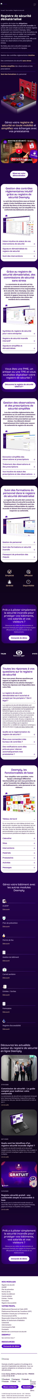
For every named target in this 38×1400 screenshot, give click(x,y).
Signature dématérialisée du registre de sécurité (15, 250)
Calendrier (7, 838)
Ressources (8, 1341)
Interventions (8, 847)
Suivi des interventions (13, 255)
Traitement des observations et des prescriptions (16, 465)
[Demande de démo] (33, 1388)
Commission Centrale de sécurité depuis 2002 (18, 708)
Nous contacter (10, 1387)
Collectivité (5, 1323)
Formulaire (5, 1301)
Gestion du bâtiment (8, 1294)
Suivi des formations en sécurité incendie (17, 548)
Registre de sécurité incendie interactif (15, 339)
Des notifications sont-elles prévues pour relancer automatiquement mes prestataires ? (15, 750)
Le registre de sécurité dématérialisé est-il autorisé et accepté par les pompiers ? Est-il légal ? (17, 696)
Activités (6, 862)
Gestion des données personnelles (15, 1395)
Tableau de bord (10, 818)
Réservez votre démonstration (19, 174)
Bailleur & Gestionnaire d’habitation (13, 1320)
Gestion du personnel (12, 542)
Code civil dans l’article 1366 (24, 727)
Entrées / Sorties (7, 1298)
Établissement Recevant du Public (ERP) (15, 1309)
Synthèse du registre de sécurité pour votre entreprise (17, 332)
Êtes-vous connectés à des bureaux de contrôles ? (14, 740)
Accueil (3, 10)
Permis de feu (6, 1292)
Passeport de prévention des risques (15, 555)
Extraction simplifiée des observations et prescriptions (16, 458)
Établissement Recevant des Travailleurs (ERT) (17, 1311)
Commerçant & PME (8, 1327)
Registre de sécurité (8, 1285)
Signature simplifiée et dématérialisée (12, 347)
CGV (23, 1393)
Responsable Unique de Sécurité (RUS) (14, 1318)
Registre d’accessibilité (9, 1303)
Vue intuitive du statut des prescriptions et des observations (17, 473)
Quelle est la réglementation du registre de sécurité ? (16, 733)
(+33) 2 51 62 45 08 (8, 1376)
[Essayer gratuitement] (33, 1382)
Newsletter (27, 1387)
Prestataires (8, 857)
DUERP (4, 1287)
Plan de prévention (8, 1289)
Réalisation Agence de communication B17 (18, 1397)
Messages (7, 867)
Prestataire (5, 1329)
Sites (5, 843)
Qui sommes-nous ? (8, 1338)
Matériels (7, 852)
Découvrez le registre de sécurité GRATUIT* (19, 385)
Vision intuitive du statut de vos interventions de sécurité (17, 242)
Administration (6, 1325)
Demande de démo (19, 638)
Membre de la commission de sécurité (14, 1332)
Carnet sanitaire (7, 1296)
